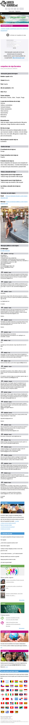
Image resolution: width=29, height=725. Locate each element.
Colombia (7, 687)
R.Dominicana (12, 704)
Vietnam (12, 713)
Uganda (2, 713)
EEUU (26, 687)
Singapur (21, 704)
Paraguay (25, 700)
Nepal (12, 700)
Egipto (3, 691)
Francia (12, 691)
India (21, 691)
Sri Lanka (25, 704)
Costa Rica (12, 687)
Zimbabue (16, 713)
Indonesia (25, 691)
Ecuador (16, 687)
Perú (2, 704)
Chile (2, 687)
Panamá (21, 700)
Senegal (16, 704)
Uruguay (7, 713)
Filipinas (7, 691)
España (21, 687)
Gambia (16, 691)
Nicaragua (16, 700)
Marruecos (7, 700)
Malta (2, 700)
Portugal (7, 704)
